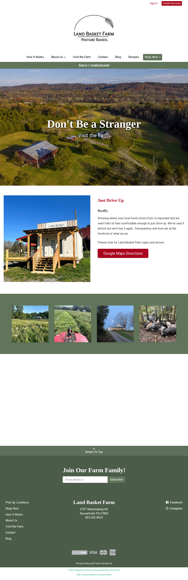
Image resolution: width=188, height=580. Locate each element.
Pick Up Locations (17, 502)
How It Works (35, 57)
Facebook (175, 502)
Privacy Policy (83, 563)
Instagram (175, 508)
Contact (103, 57)
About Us (57, 57)
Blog (118, 57)
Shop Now (152, 57)
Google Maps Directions (123, 253)
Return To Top (94, 452)
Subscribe (116, 479)
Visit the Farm (82, 57)
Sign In (154, 3)
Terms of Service (103, 563)
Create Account (172, 3)
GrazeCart (114, 570)
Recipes (133, 57)
